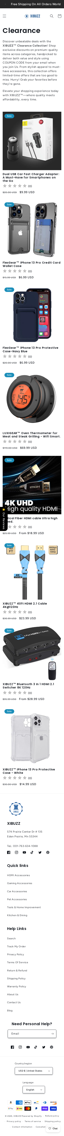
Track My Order (16, 946)
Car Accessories (17, 891)
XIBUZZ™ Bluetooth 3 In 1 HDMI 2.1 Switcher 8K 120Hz (28, 685)
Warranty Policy (16, 986)
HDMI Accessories (18, 875)
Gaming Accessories (19, 883)
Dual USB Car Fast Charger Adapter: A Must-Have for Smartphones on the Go (31, 177)
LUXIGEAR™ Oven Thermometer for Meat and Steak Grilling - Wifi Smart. (32, 434)
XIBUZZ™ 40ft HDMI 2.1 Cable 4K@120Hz (25, 605)
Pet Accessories (17, 899)
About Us (12, 994)
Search (11, 938)
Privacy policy (14, 1121)
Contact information (22, 1127)
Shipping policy (53, 1121)
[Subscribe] (52, 1034)
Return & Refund (17, 970)
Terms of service (33, 1121)
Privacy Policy (15, 954)
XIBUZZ (17, 1116)
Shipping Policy (16, 978)
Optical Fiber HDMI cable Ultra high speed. (30, 520)
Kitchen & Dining (17, 915)
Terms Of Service (17, 962)
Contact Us (14, 1002)
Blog (9, 1010)
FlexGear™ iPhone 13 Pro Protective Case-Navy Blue (30, 349)
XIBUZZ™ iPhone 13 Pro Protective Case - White (29, 771)
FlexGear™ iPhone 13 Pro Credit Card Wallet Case (31, 264)
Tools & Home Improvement (24, 907)
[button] (4, 16)
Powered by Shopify (32, 1116)
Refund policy (52, 1116)
